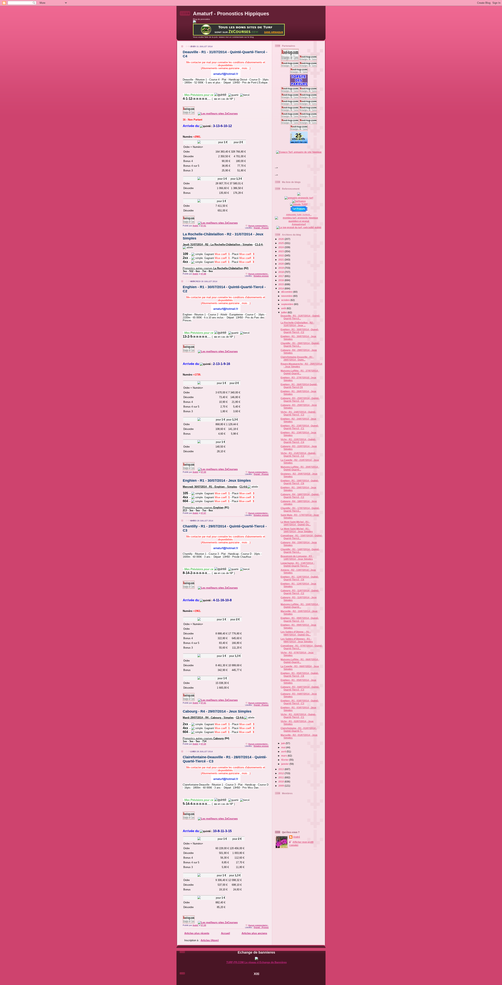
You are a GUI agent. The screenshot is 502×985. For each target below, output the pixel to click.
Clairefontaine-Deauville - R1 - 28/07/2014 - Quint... (297, 358)
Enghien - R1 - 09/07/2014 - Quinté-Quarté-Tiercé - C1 (300, 619)
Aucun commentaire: (258, 226)
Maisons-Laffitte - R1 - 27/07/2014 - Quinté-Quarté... (300, 372)
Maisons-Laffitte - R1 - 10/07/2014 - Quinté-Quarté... (300, 605)
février (285, 759)
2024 (281, 247)
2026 (281, 239)
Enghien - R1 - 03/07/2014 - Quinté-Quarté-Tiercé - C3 (300, 702)
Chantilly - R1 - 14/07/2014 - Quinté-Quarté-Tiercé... (300, 550)
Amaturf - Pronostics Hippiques (231, 13)
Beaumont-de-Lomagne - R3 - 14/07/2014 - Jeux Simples (297, 557)
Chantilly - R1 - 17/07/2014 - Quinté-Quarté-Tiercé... (300, 509)
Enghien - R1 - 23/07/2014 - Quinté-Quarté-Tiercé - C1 (300, 427)
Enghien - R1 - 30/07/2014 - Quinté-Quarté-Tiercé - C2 (300, 331)
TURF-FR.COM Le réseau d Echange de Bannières (256, 962)
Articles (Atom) (210, 940)
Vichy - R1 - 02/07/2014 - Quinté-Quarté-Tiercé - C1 (298, 715)
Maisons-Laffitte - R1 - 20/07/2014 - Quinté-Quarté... (300, 468)
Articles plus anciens (254, 933)
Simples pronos (261, 276)
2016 (281, 280)
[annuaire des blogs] (298, 194)
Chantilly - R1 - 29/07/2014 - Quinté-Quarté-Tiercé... (300, 344)
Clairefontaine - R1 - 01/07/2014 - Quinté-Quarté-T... (299, 729)
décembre (287, 292)
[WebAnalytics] (256, 980)
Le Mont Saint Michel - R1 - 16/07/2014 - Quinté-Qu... (296, 523)
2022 (281, 255)
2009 (281, 785)
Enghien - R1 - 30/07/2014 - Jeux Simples (217, 480)
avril (284, 751)
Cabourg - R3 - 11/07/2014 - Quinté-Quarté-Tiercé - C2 (300, 592)
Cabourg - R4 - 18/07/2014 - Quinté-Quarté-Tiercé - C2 (300, 495)
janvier (285, 764)
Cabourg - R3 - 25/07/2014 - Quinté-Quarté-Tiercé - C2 (300, 399)
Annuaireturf (299, 224)
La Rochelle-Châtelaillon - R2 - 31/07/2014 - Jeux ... (297, 324)
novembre (287, 296)
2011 (281, 777)
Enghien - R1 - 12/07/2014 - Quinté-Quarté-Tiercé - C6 (300, 578)
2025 (281, 243)
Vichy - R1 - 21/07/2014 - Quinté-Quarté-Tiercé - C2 (298, 454)
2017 (281, 276)
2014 (281, 288)
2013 (281, 769)
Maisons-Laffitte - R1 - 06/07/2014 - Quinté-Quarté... (300, 660)
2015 (281, 284)
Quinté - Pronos (261, 228)
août (284, 308)
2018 (281, 272)
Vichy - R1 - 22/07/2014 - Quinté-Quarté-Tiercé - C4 (298, 440)
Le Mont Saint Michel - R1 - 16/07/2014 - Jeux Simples (297, 530)
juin (283, 743)
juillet (284, 312)
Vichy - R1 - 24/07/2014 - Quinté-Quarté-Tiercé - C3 (298, 413)
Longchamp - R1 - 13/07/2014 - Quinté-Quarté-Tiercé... (297, 564)
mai (283, 747)
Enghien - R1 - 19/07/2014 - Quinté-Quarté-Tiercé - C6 (300, 482)
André (296, 837)
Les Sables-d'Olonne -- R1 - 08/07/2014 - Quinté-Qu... (296, 633)
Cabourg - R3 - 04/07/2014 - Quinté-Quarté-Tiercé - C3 (300, 688)
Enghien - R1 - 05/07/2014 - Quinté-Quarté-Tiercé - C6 (300, 674)
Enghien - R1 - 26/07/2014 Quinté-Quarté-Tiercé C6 (299, 385)
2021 (281, 259)
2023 (281, 251)
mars (284, 755)
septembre (287, 304)
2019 (281, 268)
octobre (285, 300)
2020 (281, 263)
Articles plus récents (196, 933)
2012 (281, 773)
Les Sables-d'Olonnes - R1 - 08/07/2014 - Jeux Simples (297, 640)
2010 (281, 781)
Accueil (225, 933)
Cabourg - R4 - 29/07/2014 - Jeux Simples (217, 711)
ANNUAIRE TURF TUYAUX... (299, 215)
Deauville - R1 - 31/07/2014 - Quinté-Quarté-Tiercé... (300, 317)
